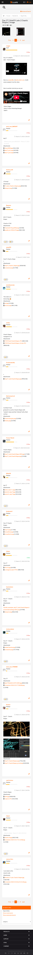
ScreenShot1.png (9, 534)
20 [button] (26, 35)
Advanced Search (26, 11)
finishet (8, 704)
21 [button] (27, 35)
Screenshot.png (9, 649)
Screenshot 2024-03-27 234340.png (15, 685)
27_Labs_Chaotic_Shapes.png (13, 186)
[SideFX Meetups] (18, 953)
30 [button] (17, 37)
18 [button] (23, 35)
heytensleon (9, 587)
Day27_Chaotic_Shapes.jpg (12, 265)
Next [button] (3, 31)
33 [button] (21, 37)
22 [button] (28, 35)
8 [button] (11, 35)
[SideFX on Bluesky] (15, 953)
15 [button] (20, 35)
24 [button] (10, 37)
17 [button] (22, 35)
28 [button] (15, 37)
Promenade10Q (10, 362)
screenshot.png (9, 268)
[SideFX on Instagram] (11, 953)
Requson (8, 205)
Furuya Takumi (10, 438)
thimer (8, 551)
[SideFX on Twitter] (9, 953)
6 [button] (9, 35)
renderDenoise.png (10, 647)
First (9, 40)
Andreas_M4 (9, 169)
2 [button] (4, 35)
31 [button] (18, 37)
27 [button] (14, 37)
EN (25, 2)
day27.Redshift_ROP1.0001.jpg (13, 683)
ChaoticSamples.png (10, 418)
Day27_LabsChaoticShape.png (13, 379)
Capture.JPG (8, 798)
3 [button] (5, 35)
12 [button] (16, 35)
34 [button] (22, 37)
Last (23, 40)
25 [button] (11, 37)
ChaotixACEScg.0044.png (12, 228)
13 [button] (17, 35)
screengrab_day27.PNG (11, 569)
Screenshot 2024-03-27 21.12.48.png (15, 839)
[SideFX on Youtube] (24, 953)
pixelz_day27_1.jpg (10, 489)
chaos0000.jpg (9, 148)
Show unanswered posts (9, 915)
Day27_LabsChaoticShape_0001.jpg (14, 454)
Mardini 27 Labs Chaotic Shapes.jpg (14, 877)
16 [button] (21, 35)
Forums (8, 16)
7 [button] (10, 35)
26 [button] (12, 37)
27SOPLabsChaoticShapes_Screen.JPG (15, 343)
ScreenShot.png (9, 532)
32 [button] (20, 37)
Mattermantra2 (10, 396)
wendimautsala (10, 285)
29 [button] (16, 37)
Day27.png (8, 529)
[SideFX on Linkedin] (27, 953)
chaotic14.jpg (8, 837)
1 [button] (3, 35)
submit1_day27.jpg (10, 494)
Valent (8, 816)
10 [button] (14, 35)
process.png (8, 305)
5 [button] (8, 35)
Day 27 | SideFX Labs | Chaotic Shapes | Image (24, 16)
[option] (9, 31)
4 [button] (6, 35)
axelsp (8, 322)
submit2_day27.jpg (10, 492)
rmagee (8, 46)
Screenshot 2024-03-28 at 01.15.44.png (15, 882)
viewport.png (8, 188)
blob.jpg (7, 796)
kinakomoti (9, 511)
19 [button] (24, 35)
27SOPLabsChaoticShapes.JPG (13, 341)
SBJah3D (8, 473)
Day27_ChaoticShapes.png (12, 761)
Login (29, 2)
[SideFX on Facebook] (5, 953)
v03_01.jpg (8, 567)
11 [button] (15, 35)
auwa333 (8, 247)
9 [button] (12, 35)
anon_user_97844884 (11, 666)
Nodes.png (8, 420)
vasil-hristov (9, 780)
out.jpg (6, 303)
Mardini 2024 (15, 16)
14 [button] (18, 35)
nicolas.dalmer (10, 629)
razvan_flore (9, 859)
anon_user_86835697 (11, 126)
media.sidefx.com (19, 80)
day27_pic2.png (9, 152)
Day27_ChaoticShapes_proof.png (14, 763)
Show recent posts (8, 913)
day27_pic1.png (9, 150)
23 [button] (29, 35)
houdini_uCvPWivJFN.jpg (12, 230)
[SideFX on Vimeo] (21, 953)
